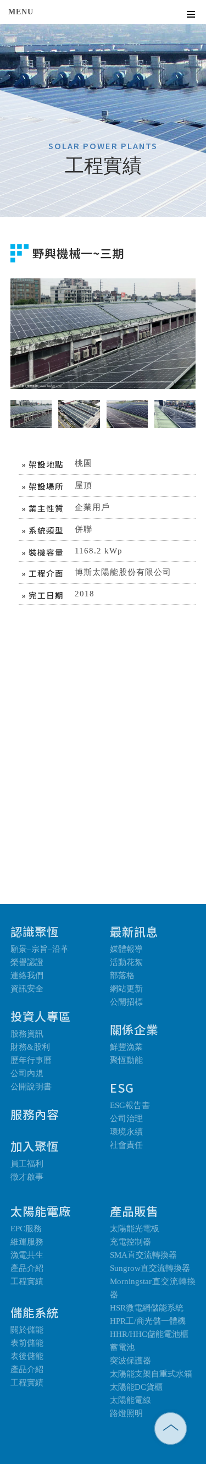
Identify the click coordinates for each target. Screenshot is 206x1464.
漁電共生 (26, 1255)
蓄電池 (122, 1347)
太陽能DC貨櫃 (136, 1387)
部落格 (122, 975)
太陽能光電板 (134, 1228)
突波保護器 (130, 1360)
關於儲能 (26, 1329)
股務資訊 (26, 1033)
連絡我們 (26, 975)
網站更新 (126, 988)
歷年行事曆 (31, 1060)
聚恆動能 (126, 1060)
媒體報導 (126, 949)
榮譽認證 (26, 962)
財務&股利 (30, 1047)
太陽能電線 (130, 1400)
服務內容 (34, 1113)
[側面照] (31, 404)
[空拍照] (78, 404)
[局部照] (175, 404)
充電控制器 (130, 1241)
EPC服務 (26, 1228)
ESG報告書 (130, 1105)
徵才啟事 (26, 1176)
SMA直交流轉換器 (143, 1255)
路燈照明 (126, 1413)
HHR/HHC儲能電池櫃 (149, 1334)
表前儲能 (26, 1343)
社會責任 (126, 1145)
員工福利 (26, 1163)
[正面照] (127, 404)
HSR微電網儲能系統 (146, 1307)
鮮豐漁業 (126, 1047)
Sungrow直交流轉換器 (150, 1268)
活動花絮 (126, 962)
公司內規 (26, 1073)
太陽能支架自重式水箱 (151, 1373)
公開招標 (126, 1001)
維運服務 (26, 1241)
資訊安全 (26, 988)
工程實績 (26, 1281)
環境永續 (126, 1131)
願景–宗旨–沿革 (39, 949)
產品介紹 (26, 1268)
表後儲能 (26, 1356)
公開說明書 (31, 1086)
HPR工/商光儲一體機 (148, 1321)
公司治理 (126, 1118)
